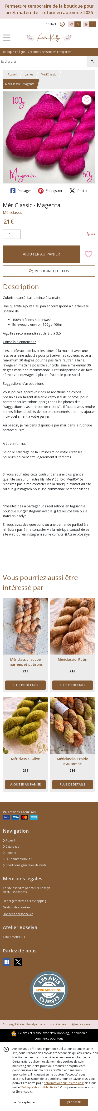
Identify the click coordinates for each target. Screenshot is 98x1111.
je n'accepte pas (24, 1102)
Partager (24, 190)
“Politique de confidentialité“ (39, 1087)
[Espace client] (62, 24)
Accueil (12, 74)
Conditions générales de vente (26, 865)
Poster (82, 190)
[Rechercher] (92, 61)
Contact (51, 24)
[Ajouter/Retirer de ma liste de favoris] (88, 254)
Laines (29, 74)
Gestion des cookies (16, 907)
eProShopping (59, 1033)
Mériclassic (12, 212)
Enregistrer (53, 190)
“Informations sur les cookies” (64, 1083)
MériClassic (48, 74)
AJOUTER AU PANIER (41, 254)
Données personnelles (18, 914)
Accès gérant (83, 1024)
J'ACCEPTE (74, 1102)
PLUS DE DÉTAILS (25, 685)
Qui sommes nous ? (18, 859)
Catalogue (12, 847)
